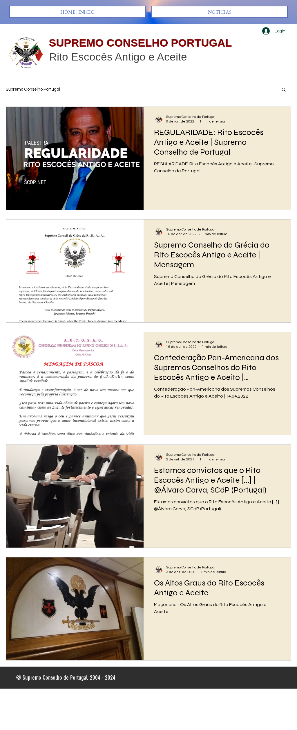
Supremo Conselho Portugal (33, 89)
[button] (284, 90)
